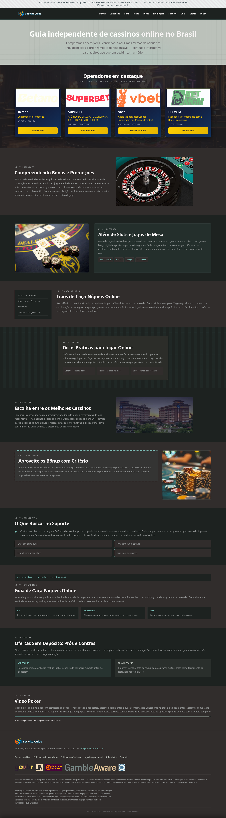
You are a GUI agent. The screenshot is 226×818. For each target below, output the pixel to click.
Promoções (158, 13)
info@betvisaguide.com (92, 748)
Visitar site (38, 130)
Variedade (115, 13)
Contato (124, 757)
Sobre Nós (111, 757)
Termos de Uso (22, 757)
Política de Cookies (71, 757)
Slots (126, 13)
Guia (183, 13)
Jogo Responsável (93, 757)
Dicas (136, 13)
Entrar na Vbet (138, 130)
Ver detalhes (88, 130)
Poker (203, 13)
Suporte (172, 13)
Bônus (102, 13)
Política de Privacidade (45, 757)
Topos (146, 13)
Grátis (193, 13)
